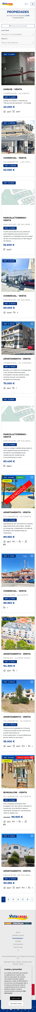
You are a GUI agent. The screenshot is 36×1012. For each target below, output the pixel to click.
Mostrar (5, 30)
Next (31, 69)
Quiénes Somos (18, 935)
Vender (18, 941)
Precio (4, 38)
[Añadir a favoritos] (31, 55)
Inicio (18, 932)
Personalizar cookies (16, 1003)
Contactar (18, 947)
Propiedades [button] (17, 938)
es (26, 4)
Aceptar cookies (15, 998)
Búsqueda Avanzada (19, 26)
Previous (5, 69)
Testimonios (18, 944)
